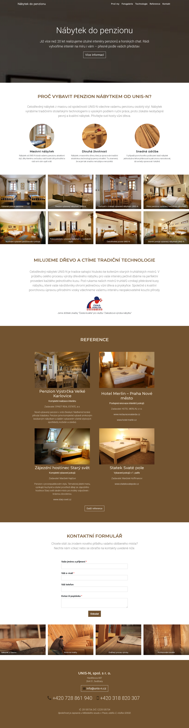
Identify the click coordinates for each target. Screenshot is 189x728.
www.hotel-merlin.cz (127, 420)
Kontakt (166, 3)
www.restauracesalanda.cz (127, 414)
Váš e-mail (67, 573)
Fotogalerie (127, 3)
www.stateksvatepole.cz (127, 484)
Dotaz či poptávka (71, 596)
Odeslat (94, 613)
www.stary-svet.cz (62, 499)
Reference (155, 3)
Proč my (115, 3)
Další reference (94, 508)
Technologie (141, 3)
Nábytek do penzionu (32, 4)
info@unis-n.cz (96, 688)
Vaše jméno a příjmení (74, 561)
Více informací (94, 54)
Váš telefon (67, 584)
